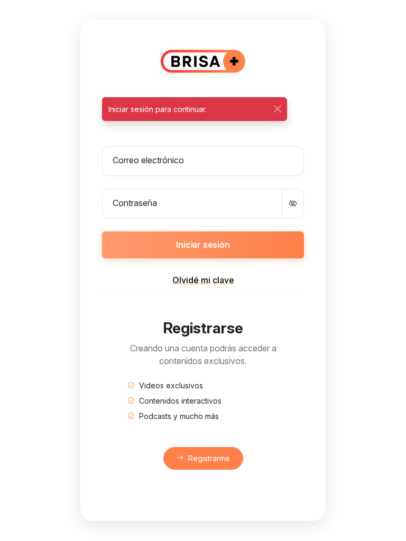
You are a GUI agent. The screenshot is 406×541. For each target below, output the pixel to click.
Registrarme (209, 458)
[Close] (277, 109)
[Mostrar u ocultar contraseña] (293, 203)
